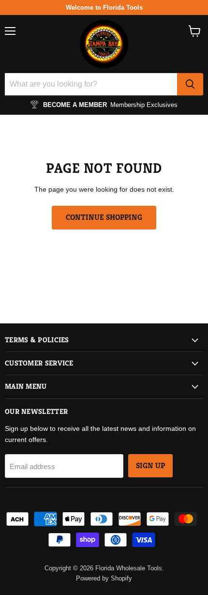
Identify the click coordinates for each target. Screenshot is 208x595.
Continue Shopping (104, 217)
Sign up (150, 466)
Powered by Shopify (104, 578)
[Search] (190, 84)
